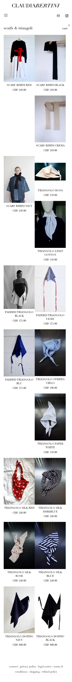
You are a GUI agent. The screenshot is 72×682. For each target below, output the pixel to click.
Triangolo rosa (50, 190)
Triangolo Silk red (19, 508)
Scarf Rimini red (19, 85)
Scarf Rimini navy (19, 206)
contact (13, 666)
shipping (35, 672)
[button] (19, 77)
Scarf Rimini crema (50, 146)
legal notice (45, 666)
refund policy (49, 672)
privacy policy (28, 666)
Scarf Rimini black (50, 85)
